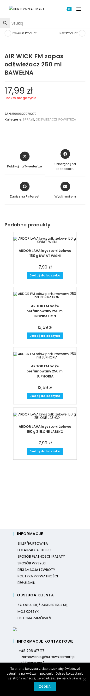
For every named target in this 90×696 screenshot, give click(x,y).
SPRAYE (28, 119)
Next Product (69, 33)
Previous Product (24, 33)
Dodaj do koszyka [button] (45, 275)
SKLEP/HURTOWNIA (33, 543)
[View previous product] (8, 33)
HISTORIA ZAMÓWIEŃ (34, 618)
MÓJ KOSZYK (28, 611)
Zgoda (45, 686)
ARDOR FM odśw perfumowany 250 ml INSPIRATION (45, 311)
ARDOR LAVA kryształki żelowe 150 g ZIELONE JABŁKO (45, 429)
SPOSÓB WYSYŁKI (32, 563)
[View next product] (82, 33)
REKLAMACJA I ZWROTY (36, 569)
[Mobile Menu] (77, 8)
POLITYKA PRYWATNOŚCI (38, 576)
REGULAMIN (26, 582)
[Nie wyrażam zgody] (84, 679)
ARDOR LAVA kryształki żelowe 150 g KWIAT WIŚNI (45, 253)
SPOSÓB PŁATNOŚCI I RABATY (41, 556)
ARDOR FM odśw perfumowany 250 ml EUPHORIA (45, 371)
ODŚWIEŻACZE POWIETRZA (56, 119)
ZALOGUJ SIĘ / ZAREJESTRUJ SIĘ (42, 604)
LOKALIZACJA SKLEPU (34, 550)
